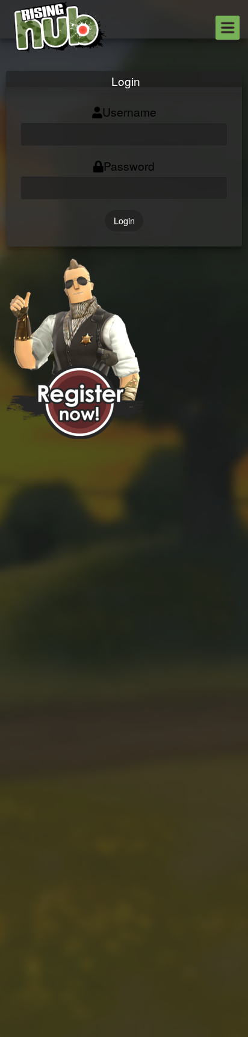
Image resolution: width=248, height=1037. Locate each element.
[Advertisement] (124, 563)
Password (129, 166)
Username (129, 111)
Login (124, 220)
